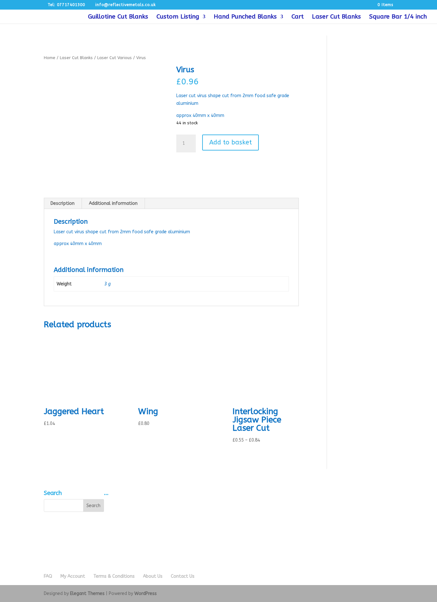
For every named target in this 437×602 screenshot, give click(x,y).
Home (49, 57)
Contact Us (183, 576)
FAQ (48, 576)
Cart (297, 17)
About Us (153, 576)
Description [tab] (63, 203)
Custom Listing (177, 17)
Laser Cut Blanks (336, 17)
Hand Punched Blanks (245, 17)
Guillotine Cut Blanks (118, 17)
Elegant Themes (87, 593)
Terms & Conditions (114, 576)
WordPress (145, 593)
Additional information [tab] (113, 203)
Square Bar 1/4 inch (398, 17)
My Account (72, 576)
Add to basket (230, 142)
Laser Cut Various (114, 57)
